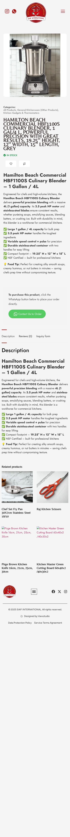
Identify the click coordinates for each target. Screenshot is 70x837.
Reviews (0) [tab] (25, 336)
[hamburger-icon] (63, 11)
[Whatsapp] (14, 10)
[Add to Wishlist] (11, 163)
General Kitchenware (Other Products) (37, 110)
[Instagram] (7, 10)
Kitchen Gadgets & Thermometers (21, 113)
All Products (9, 110)
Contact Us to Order (29, 314)
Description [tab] (8, 336)
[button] (34, 592)
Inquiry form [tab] (43, 336)
